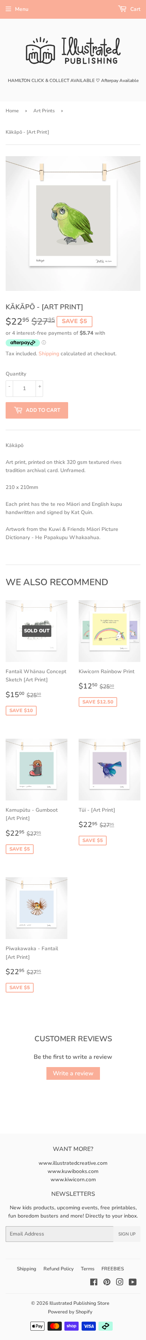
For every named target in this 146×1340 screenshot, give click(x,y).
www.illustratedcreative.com (73, 1163)
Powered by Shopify (70, 1312)
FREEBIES (112, 1268)
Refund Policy (58, 1268)
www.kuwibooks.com (73, 1171)
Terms (87, 1268)
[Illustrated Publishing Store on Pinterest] (107, 1283)
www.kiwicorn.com (73, 1179)
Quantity (16, 373)
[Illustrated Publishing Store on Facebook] (94, 1283)
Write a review (73, 1073)
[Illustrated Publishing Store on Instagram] (120, 1283)
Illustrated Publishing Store (79, 1303)
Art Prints (44, 110)
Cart (134, 9)
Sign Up (127, 1234)
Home (12, 110)
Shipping (49, 353)
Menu (21, 9)
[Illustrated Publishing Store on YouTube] (133, 1283)
